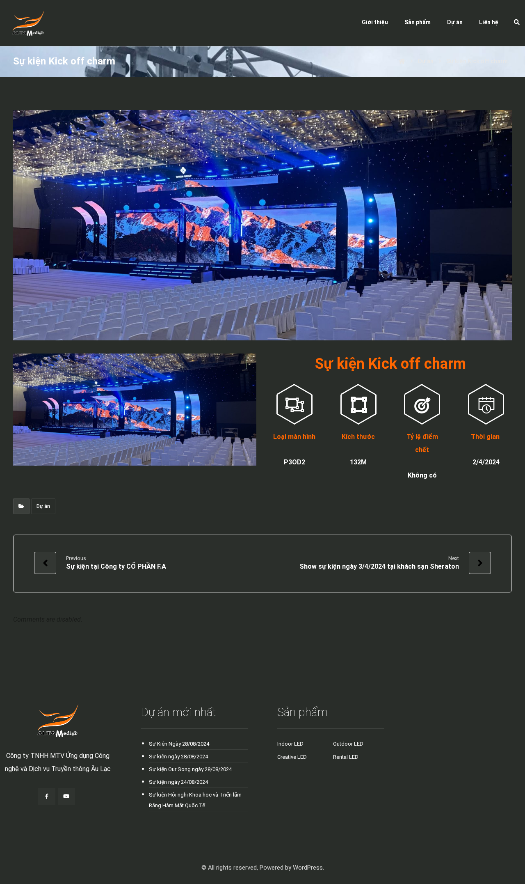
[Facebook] (46, 796)
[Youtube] (66, 796)
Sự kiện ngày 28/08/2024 (178, 756)
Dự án (43, 506)
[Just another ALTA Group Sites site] (22, 23)
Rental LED (345, 757)
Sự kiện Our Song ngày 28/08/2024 (190, 769)
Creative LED (292, 757)
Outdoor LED (348, 744)
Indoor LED (290, 744)
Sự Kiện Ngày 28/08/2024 (179, 744)
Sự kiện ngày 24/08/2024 (178, 782)
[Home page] (402, 61)
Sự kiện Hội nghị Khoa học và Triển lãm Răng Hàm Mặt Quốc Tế (195, 800)
